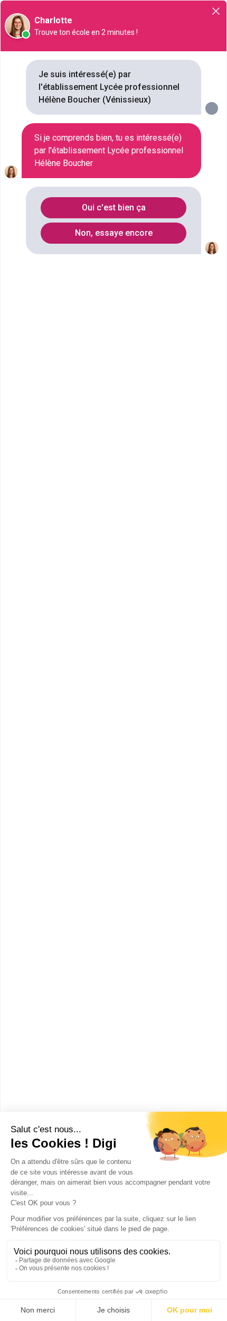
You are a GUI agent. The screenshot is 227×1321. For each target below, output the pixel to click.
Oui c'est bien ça (114, 207)
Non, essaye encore (114, 233)
